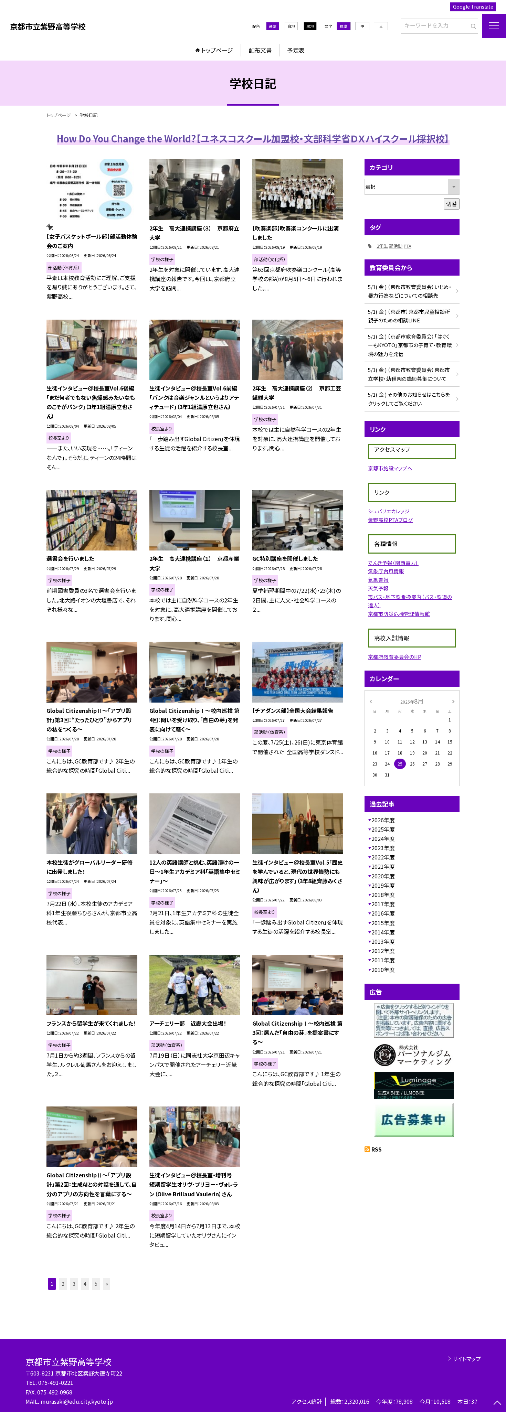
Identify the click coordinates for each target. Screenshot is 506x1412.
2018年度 (383, 894)
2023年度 (383, 848)
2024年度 (383, 838)
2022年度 (383, 857)
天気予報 (378, 588)
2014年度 (383, 932)
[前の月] (371, 701)
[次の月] (453, 701)
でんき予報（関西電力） (393, 562)
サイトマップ (466, 1359)
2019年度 (383, 885)
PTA (407, 246)
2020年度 (383, 876)
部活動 (395, 246)
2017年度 (383, 904)
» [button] (107, 1283)
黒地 (310, 26)
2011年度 (383, 960)
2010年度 (383, 969)
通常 (272, 26)
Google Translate (473, 6)
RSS (376, 1149)
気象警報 (378, 579)
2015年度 (383, 923)
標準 (343, 26)
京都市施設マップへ (390, 468)
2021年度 (383, 866)
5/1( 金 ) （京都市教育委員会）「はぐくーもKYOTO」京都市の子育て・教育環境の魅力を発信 (410, 345)
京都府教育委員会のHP (394, 656)
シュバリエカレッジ (389, 511)
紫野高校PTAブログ (390, 519)
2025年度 (383, 829)
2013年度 (383, 941)
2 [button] (63, 1283)
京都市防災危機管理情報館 (399, 613)
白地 (291, 26)
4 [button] (85, 1283)
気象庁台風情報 (386, 571)
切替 (451, 204)
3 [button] (74, 1283)
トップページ (217, 50)
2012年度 (383, 950)
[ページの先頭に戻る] (497, 1403)
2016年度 (383, 913)
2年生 (382, 246)
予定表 (296, 50)
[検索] (472, 25)
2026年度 (383, 820)
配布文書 (260, 50)
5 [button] (96, 1283)
